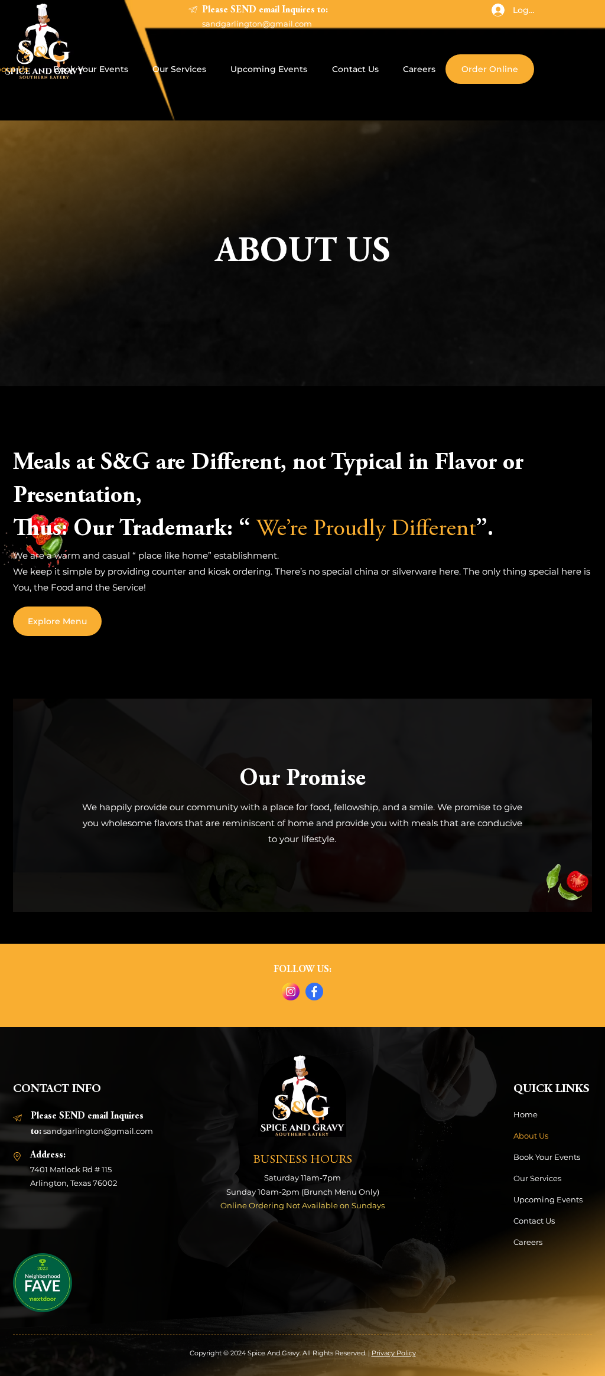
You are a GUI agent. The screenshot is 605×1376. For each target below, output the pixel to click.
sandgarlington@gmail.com (257, 23)
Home (525, 1114)
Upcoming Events (548, 1199)
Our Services (537, 1178)
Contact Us (534, 1220)
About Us (530, 1135)
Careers (527, 1242)
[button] (42, 1282)
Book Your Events (546, 1157)
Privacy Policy (394, 1353)
